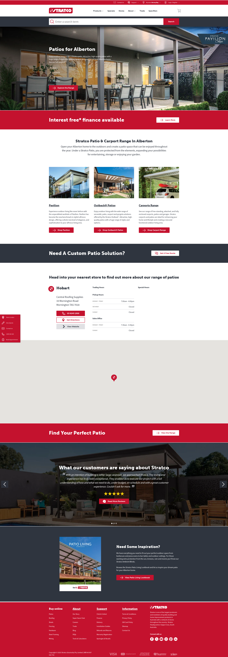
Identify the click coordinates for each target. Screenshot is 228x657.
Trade (75, 626)
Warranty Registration (104, 634)
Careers (75, 622)
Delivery (99, 622)
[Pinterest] (171, 639)
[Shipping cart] (179, 11)
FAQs (74, 634)
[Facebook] (152, 639)
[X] (156, 639)
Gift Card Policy (127, 622)
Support (102, 609)
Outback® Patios (104, 205)
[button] (114, 378)
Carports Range (148, 205)
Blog (74, 630)
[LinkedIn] (175, 639)
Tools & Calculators (79, 639)
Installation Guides (103, 626)
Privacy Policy (127, 618)
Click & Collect (102, 614)
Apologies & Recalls (103, 639)
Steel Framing (54, 634)
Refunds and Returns (104, 630)
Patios (51, 614)
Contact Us (126, 630)
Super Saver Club (79, 618)
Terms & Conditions (129, 614)
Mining (51, 639)
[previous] (4, 484)
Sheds (51, 622)
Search (171, 21)
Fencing (51, 626)
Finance (99, 618)
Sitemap (125, 626)
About (77, 609)
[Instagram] (166, 639)
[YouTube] (161, 639)
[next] (223, 484)
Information (130, 609)
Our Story (76, 614)
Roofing (51, 618)
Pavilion (54, 205)
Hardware (52, 630)
